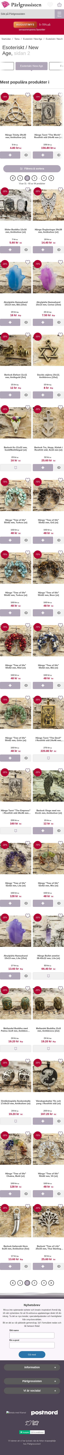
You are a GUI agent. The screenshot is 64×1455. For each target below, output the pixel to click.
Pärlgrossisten (32, 1381)
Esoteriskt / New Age (32, 39)
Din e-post (14, 1340)
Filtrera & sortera (34, 168)
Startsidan (6, 39)
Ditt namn (14, 1330)
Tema (16, 39)
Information (32, 1367)
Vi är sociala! (32, 1390)
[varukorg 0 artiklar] (59, 4)
